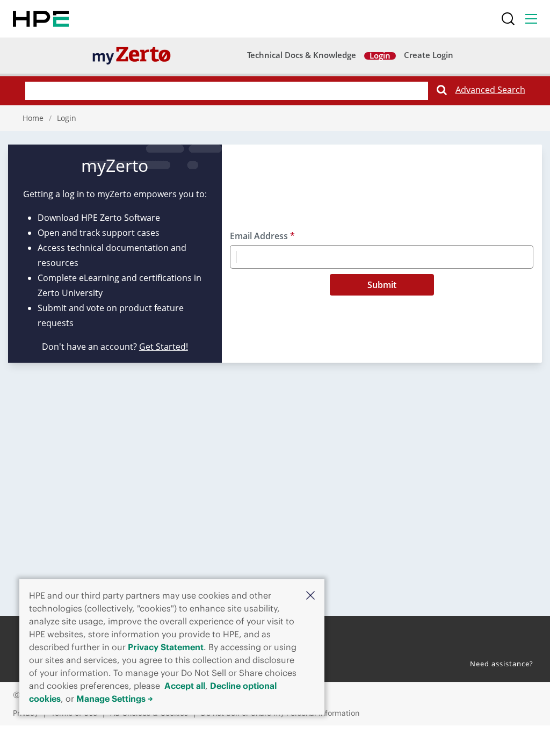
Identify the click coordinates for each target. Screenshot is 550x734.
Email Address (262, 236)
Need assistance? (501, 663)
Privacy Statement (166, 647)
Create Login (428, 56)
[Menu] (531, 19)
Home (33, 118)
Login (380, 56)
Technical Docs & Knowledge (301, 56)
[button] (310, 595)
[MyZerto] (131, 55)
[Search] (508, 19)
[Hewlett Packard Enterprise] (41, 19)
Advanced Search (490, 90)
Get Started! (163, 346)
